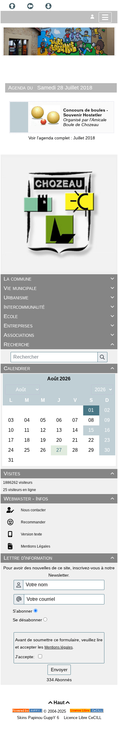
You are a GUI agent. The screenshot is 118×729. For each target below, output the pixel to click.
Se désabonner (27, 619)
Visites (59, 473)
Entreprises (59, 326)
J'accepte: (26, 656)
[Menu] (105, 17)
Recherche (59, 344)
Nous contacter (33, 510)
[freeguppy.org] (28, 711)
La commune (59, 279)
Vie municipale (59, 288)
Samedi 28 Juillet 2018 (64, 88)
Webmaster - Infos (59, 499)
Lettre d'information (59, 558)
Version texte (31, 534)
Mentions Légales (35, 546)
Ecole (59, 316)
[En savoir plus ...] (87, 711)
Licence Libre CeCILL (82, 717)
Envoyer (59, 669)
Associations (59, 335)
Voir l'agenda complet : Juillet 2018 (61, 137)
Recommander (32, 522)
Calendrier (59, 368)
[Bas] (48, 6)
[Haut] (12, 6)
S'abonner (22, 611)
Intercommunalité (59, 307)
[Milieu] (30, 6)
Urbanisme (59, 298)
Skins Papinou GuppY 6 (39, 717)
